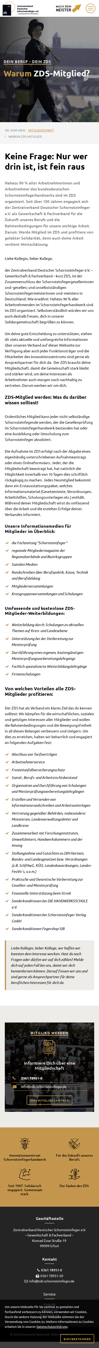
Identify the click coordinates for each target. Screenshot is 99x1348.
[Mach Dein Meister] (68, 7)
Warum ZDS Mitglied (25, 136)
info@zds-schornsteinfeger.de (44, 1086)
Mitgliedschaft (41, 130)
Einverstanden (77, 1339)
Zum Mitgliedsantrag (49, 1100)
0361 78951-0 (31, 1078)
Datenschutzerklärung (52, 1327)
